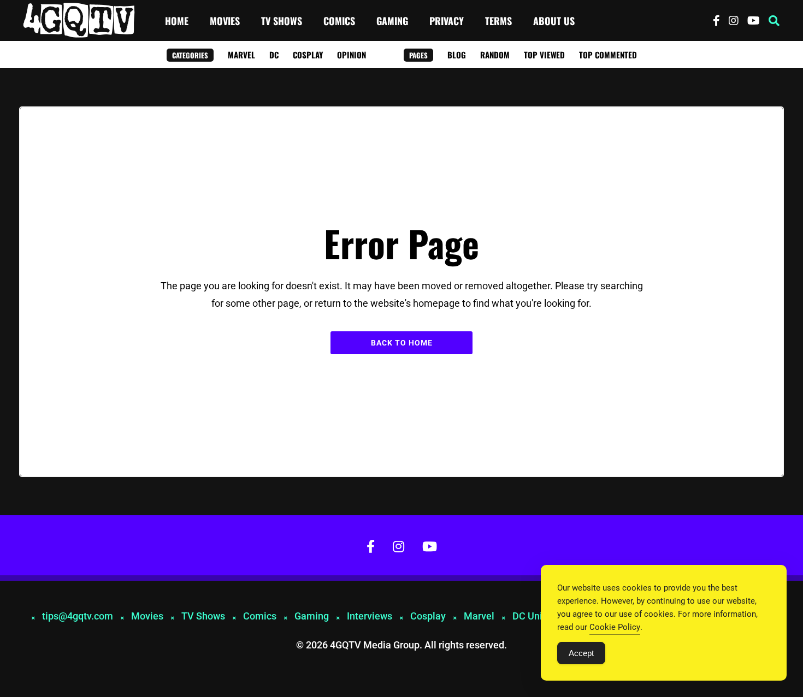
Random (495, 55)
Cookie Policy (614, 627)
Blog (456, 55)
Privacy (446, 21)
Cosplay (308, 55)
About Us (554, 21)
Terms (498, 21)
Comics (339, 21)
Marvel (241, 55)
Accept (581, 653)
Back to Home (402, 342)
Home (176, 21)
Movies (225, 21)
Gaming (392, 21)
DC (274, 55)
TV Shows (281, 21)
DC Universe (539, 616)
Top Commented (608, 55)
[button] (774, 20)
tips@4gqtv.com (77, 616)
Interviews (369, 616)
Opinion (351, 55)
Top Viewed (544, 55)
